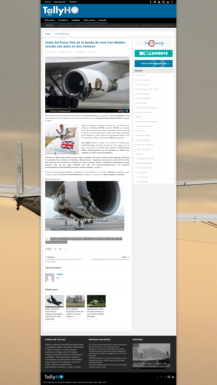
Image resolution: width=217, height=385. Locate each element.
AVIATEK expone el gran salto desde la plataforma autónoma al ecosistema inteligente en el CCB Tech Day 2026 (74, 25)
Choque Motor (76, 239)
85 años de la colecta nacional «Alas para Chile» (106, 349)
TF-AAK (118, 239)
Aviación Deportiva (143, 84)
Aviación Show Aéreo (143, 112)
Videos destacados (60, 2)
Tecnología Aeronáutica (144, 163)
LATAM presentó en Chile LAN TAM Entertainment (111, 258)
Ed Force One (88, 239)
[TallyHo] (60, 11)
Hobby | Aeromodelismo (144, 145)
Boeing (53, 239)
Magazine (102, 20)
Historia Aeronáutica (143, 140)
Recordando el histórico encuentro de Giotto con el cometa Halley (63, 259)
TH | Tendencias (142, 177)
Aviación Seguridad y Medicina (147, 108)
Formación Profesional (144, 126)
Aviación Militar (141, 103)
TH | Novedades (142, 172)
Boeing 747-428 (64, 239)
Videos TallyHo (89, 20)
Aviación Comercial (143, 80)
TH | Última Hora (62, 34)
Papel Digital (50, 20)
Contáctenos (73, 2)
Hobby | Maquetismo (143, 149)
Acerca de (48, 2)
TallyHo (54, 52)
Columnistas (63, 20)
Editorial (139, 117)
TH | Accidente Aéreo (143, 168)
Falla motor (99, 239)
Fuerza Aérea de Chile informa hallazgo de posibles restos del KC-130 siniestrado (53, 314)
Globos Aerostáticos (143, 135)
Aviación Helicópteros (144, 98)
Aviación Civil (141, 75)
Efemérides (76, 20)
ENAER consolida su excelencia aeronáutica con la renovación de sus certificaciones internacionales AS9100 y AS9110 (142, 25)
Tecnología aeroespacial (145, 158)
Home (47, 34)
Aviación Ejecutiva (142, 94)
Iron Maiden (109, 239)
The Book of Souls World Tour (56, 242)
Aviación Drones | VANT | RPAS (147, 89)
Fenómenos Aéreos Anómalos (147, 121)
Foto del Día (140, 131)
